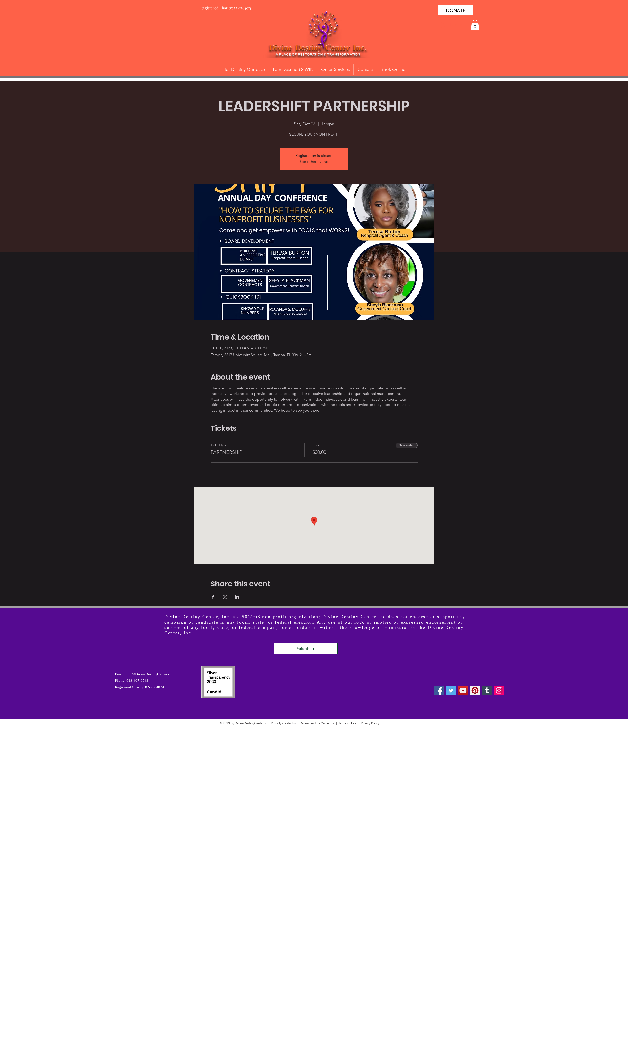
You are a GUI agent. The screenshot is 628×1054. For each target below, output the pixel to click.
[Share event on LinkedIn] (237, 597)
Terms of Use (347, 723)
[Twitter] (451, 690)
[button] (475, 25)
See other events (314, 161)
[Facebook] (439, 690)
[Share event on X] (225, 597)
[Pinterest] (475, 690)
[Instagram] (499, 690)
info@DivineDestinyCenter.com (150, 674)
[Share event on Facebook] (213, 597)
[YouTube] (463, 690)
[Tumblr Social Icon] (487, 690)
